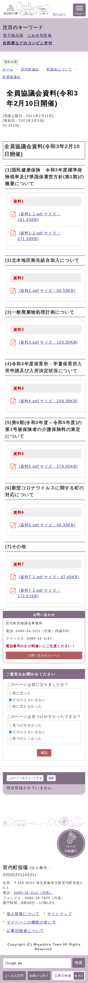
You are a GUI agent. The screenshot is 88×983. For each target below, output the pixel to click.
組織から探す (39, 975)
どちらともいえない (29, 700)
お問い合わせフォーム (44, 655)
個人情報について (23, 914)
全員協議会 (11, 77)
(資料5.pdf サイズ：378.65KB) (48, 466)
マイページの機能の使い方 (31, 922)
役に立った (22, 693)
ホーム (7, 69)
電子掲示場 (13, 35)
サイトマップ (59, 914)
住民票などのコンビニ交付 (27, 43)
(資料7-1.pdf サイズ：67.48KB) (48, 577)
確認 (44, 752)
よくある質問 (14, 975)
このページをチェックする (25, 778)
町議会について (59, 69)
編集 (51, 778)
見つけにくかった (27, 738)
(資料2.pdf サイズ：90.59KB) (46, 291)
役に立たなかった (27, 706)
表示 (80, 976)
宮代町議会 (30, 69)
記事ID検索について (25, 931)
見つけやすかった (27, 725)
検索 (78, 963)
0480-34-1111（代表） (33, 893)
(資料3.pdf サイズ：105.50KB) (48, 342)
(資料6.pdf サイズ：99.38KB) (46, 525)
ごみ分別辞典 (39, 35)
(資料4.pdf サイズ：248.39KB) (48, 401)
